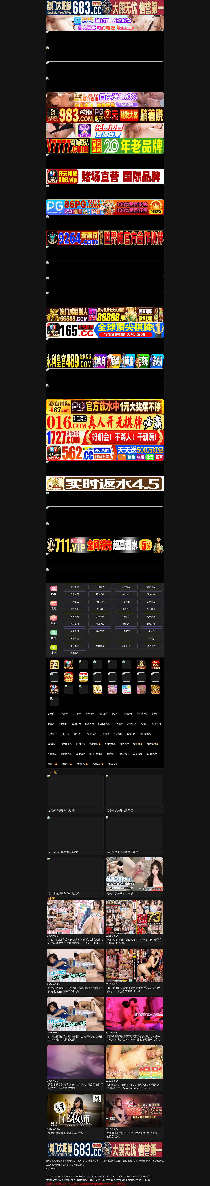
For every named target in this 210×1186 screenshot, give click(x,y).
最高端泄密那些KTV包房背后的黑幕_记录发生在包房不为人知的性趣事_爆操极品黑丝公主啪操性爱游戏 (134, 1039)
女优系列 (100, 616)
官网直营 (90, 713)
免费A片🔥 (67, 763)
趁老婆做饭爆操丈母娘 (61, 810)
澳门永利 (103, 713)
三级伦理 (75, 594)
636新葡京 (110, 743)
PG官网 (64, 713)
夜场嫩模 (118, 733)
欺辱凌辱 (75, 609)
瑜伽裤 (126, 623)
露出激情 (100, 631)
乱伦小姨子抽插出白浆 (120, 893)
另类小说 (75, 653)
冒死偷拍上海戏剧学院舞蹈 (122, 852)
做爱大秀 (124, 753)
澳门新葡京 (145, 733)
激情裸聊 (124, 743)
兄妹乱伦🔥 (82, 763)
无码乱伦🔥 (152, 743)
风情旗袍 (75, 623)
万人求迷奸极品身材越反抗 (64, 893)
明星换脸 (100, 623)
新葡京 (51, 723)
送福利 (155, 713)
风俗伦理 (151, 646)
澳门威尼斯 (152, 753)
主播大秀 (52, 733)
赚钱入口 (112, 763)
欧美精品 (126, 587)
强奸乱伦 (100, 587)
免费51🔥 (138, 743)
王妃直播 (65, 733)
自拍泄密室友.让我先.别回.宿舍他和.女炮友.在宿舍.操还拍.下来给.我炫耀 (75, 989)
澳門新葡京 (66, 743)
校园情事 (100, 646)
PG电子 (115, 713)
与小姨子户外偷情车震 (120, 810)
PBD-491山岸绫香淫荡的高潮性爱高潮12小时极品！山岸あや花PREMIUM (133, 989)
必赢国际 (76, 723)
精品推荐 (75, 587)
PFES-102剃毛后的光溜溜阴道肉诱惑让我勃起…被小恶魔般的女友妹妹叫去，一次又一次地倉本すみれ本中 (75, 943)
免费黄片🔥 (98, 763)
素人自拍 (151, 594)
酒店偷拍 (156, 723)
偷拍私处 (91, 733)
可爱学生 (126, 616)
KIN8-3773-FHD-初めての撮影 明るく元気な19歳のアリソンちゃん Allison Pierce (133, 1086)
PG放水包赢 (104, 723)
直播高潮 (118, 723)
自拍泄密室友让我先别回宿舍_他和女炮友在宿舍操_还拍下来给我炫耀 (75, 1037)
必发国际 (131, 733)
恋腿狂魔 (151, 616)
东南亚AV (151, 601)
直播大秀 (137, 753)
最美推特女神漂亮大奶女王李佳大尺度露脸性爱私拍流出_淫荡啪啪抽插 (75, 1086)
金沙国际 (80, 753)
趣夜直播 (104, 733)
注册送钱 (128, 713)
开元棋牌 (77, 713)
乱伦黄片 (78, 733)
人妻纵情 (126, 646)
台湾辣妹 (75, 601)
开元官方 (52, 753)
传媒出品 (75, 638)
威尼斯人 (52, 713)
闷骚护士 (151, 623)
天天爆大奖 (66, 753)
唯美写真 (126, 631)
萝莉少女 (151, 587)
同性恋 (151, 638)
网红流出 (126, 609)
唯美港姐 (126, 601)
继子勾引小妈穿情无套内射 (64, 852)
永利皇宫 (80, 743)
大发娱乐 (52, 743)
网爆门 (151, 631)
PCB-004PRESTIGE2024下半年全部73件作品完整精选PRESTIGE (134, 941)
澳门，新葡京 (96, 753)
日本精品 (100, 594)
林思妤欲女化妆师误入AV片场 (65, 1133)
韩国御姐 (100, 601)
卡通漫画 (75, 631)
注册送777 (142, 713)
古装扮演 (75, 616)
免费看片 (111, 753)
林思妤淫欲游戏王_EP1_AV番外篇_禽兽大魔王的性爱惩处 (133, 1134)
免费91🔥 (52, 763)
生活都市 (75, 646)
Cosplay (125, 594)
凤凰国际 (89, 723)
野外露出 (151, 609)
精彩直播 (131, 723)
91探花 (100, 609)
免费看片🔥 (95, 743)
